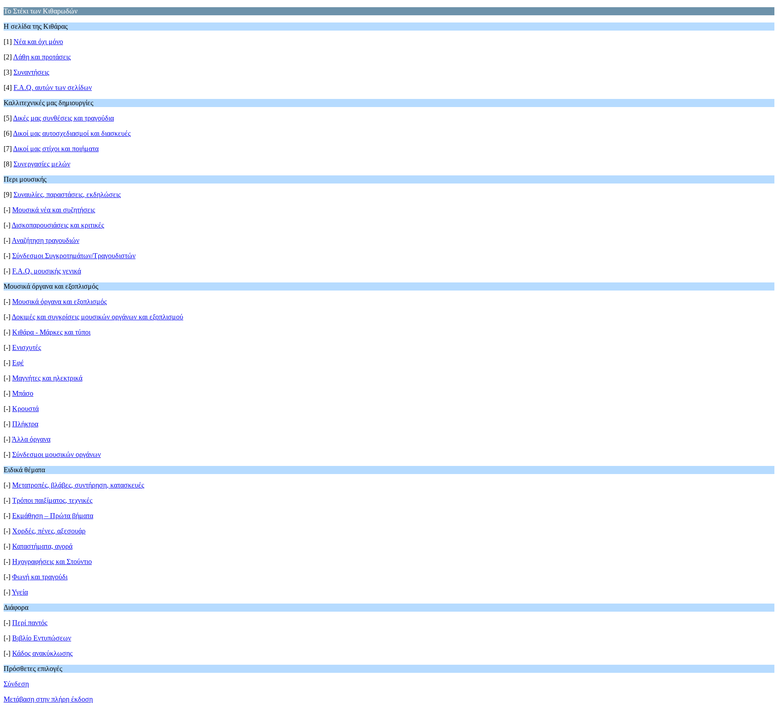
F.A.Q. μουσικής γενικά (46, 271)
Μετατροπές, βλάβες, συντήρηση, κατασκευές (78, 485)
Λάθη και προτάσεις (42, 57)
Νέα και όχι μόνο (38, 41)
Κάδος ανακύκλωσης (42, 653)
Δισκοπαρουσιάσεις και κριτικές (58, 225)
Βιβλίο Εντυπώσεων (41, 638)
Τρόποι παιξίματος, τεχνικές (52, 500)
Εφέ (18, 363)
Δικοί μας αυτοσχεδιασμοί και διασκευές (72, 133)
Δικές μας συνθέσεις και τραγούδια (63, 118)
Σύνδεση (16, 684)
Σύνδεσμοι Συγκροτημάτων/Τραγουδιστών (74, 256)
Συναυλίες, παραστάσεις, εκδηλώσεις (67, 194)
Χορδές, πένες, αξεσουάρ (49, 531)
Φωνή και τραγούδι (40, 577)
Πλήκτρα (25, 424)
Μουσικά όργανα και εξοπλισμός (59, 301)
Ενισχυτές (26, 347)
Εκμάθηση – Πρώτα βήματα (52, 515)
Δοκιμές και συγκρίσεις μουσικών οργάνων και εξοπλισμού (97, 317)
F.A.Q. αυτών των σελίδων (53, 87)
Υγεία (20, 592)
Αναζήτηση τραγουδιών (45, 240)
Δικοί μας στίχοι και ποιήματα (56, 148)
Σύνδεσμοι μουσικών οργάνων (56, 454)
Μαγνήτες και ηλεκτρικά (47, 378)
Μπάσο (22, 393)
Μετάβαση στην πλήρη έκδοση (48, 699)
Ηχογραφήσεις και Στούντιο (52, 561)
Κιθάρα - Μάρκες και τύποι (51, 332)
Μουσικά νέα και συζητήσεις (53, 210)
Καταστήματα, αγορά (42, 546)
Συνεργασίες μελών (42, 164)
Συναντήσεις (31, 72)
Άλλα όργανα (31, 439)
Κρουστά (25, 408)
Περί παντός (29, 622)
